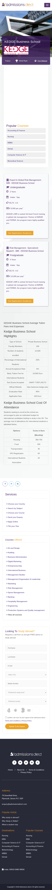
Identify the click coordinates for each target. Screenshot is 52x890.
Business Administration (17, 557)
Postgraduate (16, 255)
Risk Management (14, 588)
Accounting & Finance (16, 130)
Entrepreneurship (14, 566)
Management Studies (16, 575)
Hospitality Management (17, 601)
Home (10, 770)
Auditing (10, 552)
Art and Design (13, 548)
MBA (4, 839)
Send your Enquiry (15, 517)
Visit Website (42, 61)
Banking (10, 597)
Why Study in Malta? (10, 821)
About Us (20, 770)
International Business (16, 570)
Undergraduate (17, 187)
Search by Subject (14, 508)
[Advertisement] (26, 96)
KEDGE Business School (22, 41)
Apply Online (12, 522)
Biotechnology (7, 850)
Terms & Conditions (36, 770)
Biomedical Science (15, 161)
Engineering (12, 606)
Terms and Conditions (12, 721)
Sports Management (15, 592)
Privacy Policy (27, 721)
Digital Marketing (14, 561)
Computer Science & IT (17, 155)
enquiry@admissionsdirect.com (14, 804)
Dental (10, 149)
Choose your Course (15, 513)
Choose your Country (16, 504)
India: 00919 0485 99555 (14, 869)
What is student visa (10, 824)
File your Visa (13, 526)
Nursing (11, 137)
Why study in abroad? (10, 817)
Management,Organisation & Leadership (23, 579)
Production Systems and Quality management (26, 610)
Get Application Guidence (19, 233)
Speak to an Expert (17, 726)
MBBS (10, 143)
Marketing (11, 584)
